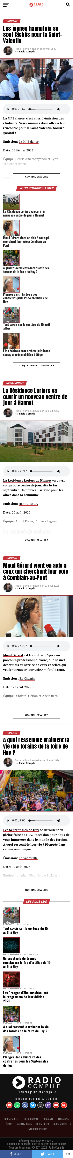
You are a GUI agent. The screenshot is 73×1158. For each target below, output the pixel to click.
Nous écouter (11, 1119)
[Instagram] (40, 1105)
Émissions (63, 1119)
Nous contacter (62, 1124)
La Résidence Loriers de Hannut (27, 480)
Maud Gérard (13, 655)
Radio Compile (27, 51)
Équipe (9, 1124)
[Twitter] (33, 1105)
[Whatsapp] (17, 1105)
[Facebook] (25, 1105)
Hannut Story (28, 503)
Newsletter (42, 1124)
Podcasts (48, 1119)
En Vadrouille (28, 858)
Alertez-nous (24, 1124)
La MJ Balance (29, 141)
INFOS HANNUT (31, 1119)
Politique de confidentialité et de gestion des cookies (36, 1144)
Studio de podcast (38, 1129)
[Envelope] (9, 1105)
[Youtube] (56, 1105)
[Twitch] (48, 1105)
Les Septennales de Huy (21, 830)
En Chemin (27, 678)
